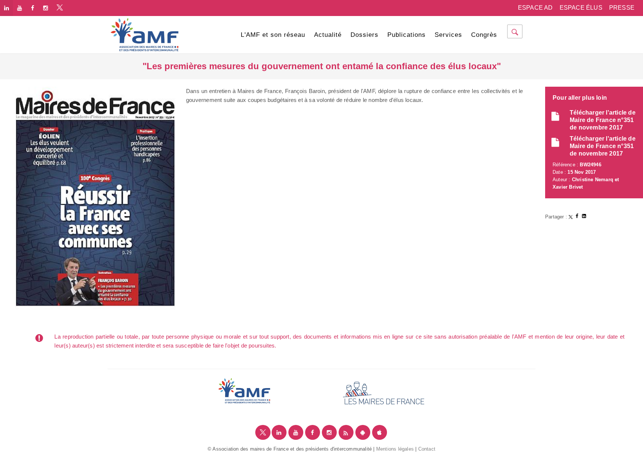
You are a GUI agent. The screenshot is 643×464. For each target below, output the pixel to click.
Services (448, 34)
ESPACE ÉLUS (581, 7)
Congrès (484, 34)
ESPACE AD (535, 7)
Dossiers (364, 34)
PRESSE (621, 7)
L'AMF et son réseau (273, 34)
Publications (406, 34)
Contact (426, 449)
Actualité (328, 34)
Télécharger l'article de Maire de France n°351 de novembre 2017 (603, 120)
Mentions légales (395, 449)
